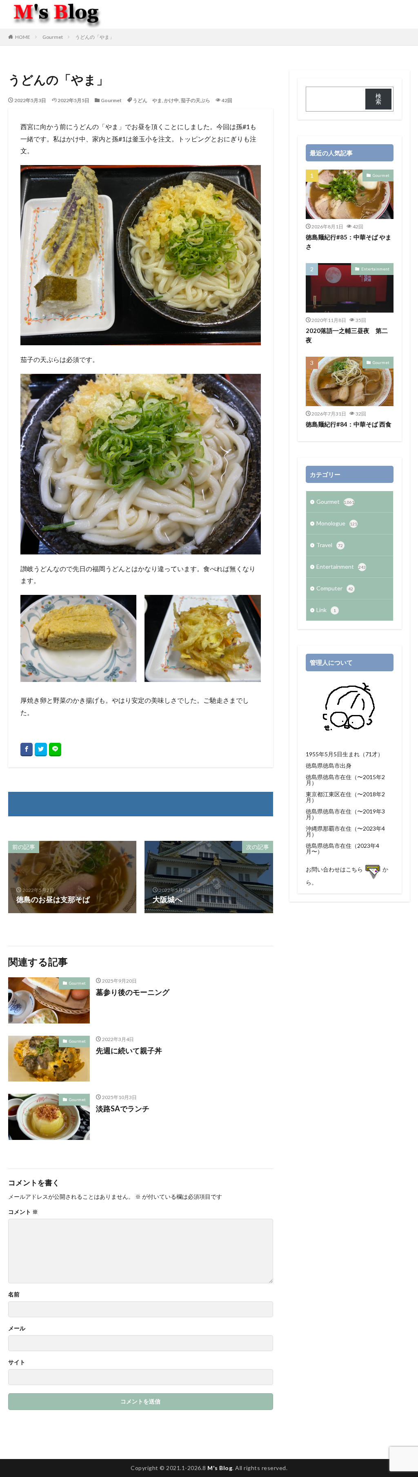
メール (16, 1328)
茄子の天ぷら (195, 100)
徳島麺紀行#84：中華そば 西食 (348, 424)
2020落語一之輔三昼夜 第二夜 (347, 335)
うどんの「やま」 (94, 37)
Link (326, 609)
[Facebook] (26, 749)
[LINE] (55, 749)
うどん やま (147, 100)
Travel (329, 544)
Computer (334, 588)
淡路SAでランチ (122, 1108)
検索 (378, 98)
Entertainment (375, 268)
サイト (16, 1362)
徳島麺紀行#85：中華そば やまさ (348, 241)
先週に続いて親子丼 (129, 1050)
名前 (14, 1294)
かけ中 (171, 100)
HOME (22, 37)
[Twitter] (41, 749)
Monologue (336, 523)
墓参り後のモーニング (132, 992)
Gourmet (52, 37)
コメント (23, 1212)
